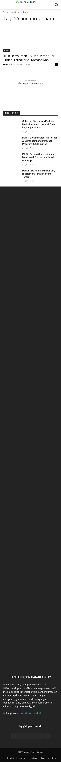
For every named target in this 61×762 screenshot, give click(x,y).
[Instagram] (22, 736)
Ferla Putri (8, 64)
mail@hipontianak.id (30, 713)
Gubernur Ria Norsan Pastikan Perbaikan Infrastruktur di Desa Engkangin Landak (38, 124)
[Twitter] (38, 736)
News (6, 50)
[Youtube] (46, 736)
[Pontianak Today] (30, 4)
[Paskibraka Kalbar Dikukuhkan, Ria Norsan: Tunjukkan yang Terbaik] (11, 175)
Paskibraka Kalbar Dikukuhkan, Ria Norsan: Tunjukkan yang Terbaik (38, 173)
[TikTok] (30, 736)
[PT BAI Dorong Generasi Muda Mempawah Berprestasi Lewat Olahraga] (11, 158)
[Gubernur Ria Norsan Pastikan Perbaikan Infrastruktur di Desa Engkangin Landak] (11, 125)
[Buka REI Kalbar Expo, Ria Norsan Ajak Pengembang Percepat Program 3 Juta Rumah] (11, 142)
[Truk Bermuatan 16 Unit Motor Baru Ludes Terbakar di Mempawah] (30, 38)
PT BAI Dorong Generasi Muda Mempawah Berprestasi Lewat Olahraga (38, 157)
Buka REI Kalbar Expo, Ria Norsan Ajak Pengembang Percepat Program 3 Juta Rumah (39, 140)
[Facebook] (14, 736)
